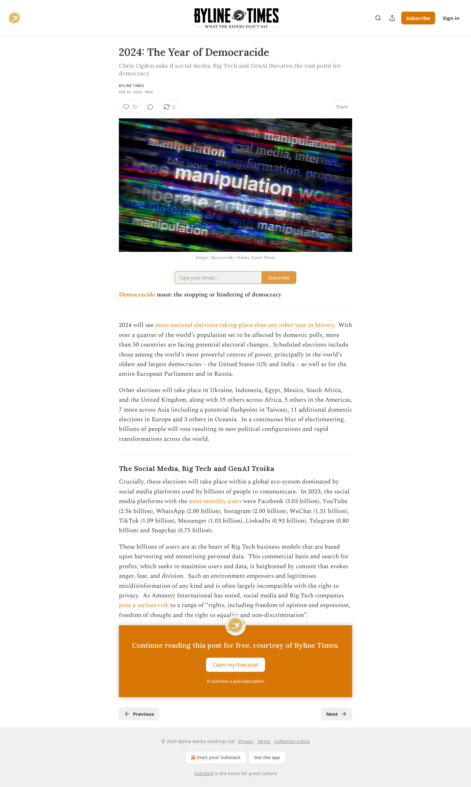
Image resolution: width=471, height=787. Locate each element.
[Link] (110, 469)
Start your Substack (219, 757)
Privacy (245, 741)
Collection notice (292, 741)
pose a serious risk (144, 605)
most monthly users (215, 501)
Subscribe (418, 18)
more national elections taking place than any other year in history (244, 325)
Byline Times (131, 85)
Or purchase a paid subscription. (235, 681)
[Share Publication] (392, 18)
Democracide (137, 294)
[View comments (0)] (150, 106)
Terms (263, 741)
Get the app (267, 757)
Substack (203, 773)
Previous (143, 714)
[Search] (378, 18)
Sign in (451, 18)
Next (332, 714)
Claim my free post (235, 664)
